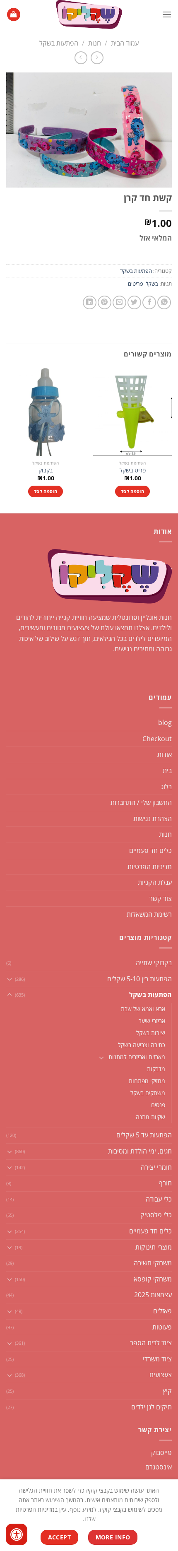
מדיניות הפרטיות (149, 866)
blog (165, 722)
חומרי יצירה (156, 1167)
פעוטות (162, 1327)
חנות (94, 43)
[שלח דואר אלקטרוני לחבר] (119, 302)
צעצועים (160, 1374)
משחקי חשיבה (153, 1262)
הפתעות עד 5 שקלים (144, 1134)
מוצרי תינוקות (153, 1247)
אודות (164, 754)
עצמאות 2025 (153, 1294)
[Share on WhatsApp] (164, 302)
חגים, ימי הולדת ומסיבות (140, 1151)
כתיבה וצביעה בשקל (141, 1045)
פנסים (158, 1105)
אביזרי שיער (152, 1021)
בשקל (152, 283)
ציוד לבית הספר (151, 1342)
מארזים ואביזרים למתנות (136, 1057)
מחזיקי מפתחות (147, 1081)
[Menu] (167, 14)
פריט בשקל (133, 470)
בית (167, 770)
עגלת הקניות (155, 882)
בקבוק (45, 470)
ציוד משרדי (157, 1358)
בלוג (166, 786)
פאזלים (162, 1310)
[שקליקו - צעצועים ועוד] (89, 14)
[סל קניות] (13, 15)
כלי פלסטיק (156, 1214)
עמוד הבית (125, 43)
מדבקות (156, 1069)
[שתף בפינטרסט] (104, 302)
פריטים (135, 283)
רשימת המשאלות (149, 914)
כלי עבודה (159, 1199)
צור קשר (160, 898)
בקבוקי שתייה (154, 962)
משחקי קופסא (153, 1279)
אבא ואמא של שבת (143, 1009)
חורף (165, 1182)
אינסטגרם (158, 1467)
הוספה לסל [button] (132, 491)
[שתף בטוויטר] (134, 302)
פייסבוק (161, 1452)
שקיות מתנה (150, 1117)
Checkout (157, 738)
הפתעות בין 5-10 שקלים (139, 978)
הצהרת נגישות (152, 818)
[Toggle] (9, 979)
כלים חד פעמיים (150, 850)
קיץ (167, 1390)
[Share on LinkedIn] (89, 302)
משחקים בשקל (147, 1093)
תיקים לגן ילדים (151, 1406)
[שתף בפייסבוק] (149, 302)
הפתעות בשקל (58, 43)
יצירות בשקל (150, 1033)
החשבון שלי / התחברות (141, 802)
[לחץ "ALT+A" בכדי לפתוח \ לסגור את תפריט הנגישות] (16, 1534)
